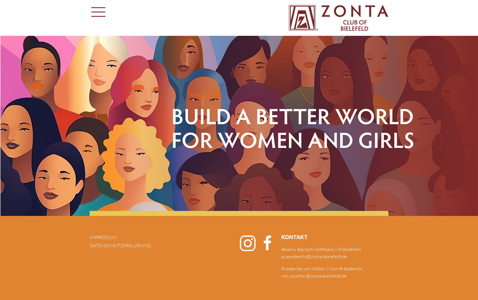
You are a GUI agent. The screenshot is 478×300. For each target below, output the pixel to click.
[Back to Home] (338, 18)
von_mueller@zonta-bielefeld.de (313, 276)
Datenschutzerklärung (120, 246)
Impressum (103, 237)
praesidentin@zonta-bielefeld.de (314, 256)
